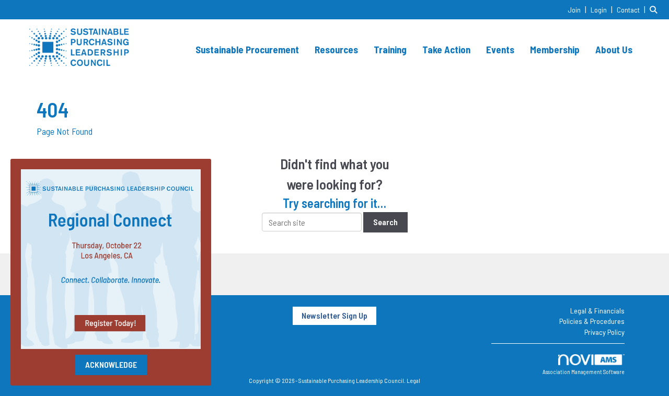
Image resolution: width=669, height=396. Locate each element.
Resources (336, 49)
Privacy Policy (604, 332)
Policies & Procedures (592, 321)
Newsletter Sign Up (334, 315)
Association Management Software (584, 371)
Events (500, 49)
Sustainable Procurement (247, 49)
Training (390, 49)
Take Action (446, 49)
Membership (555, 49)
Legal (413, 380)
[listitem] (578, 9)
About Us (613, 49)
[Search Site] (655, 9)
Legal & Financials (597, 310)
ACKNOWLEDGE (111, 364)
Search (385, 222)
